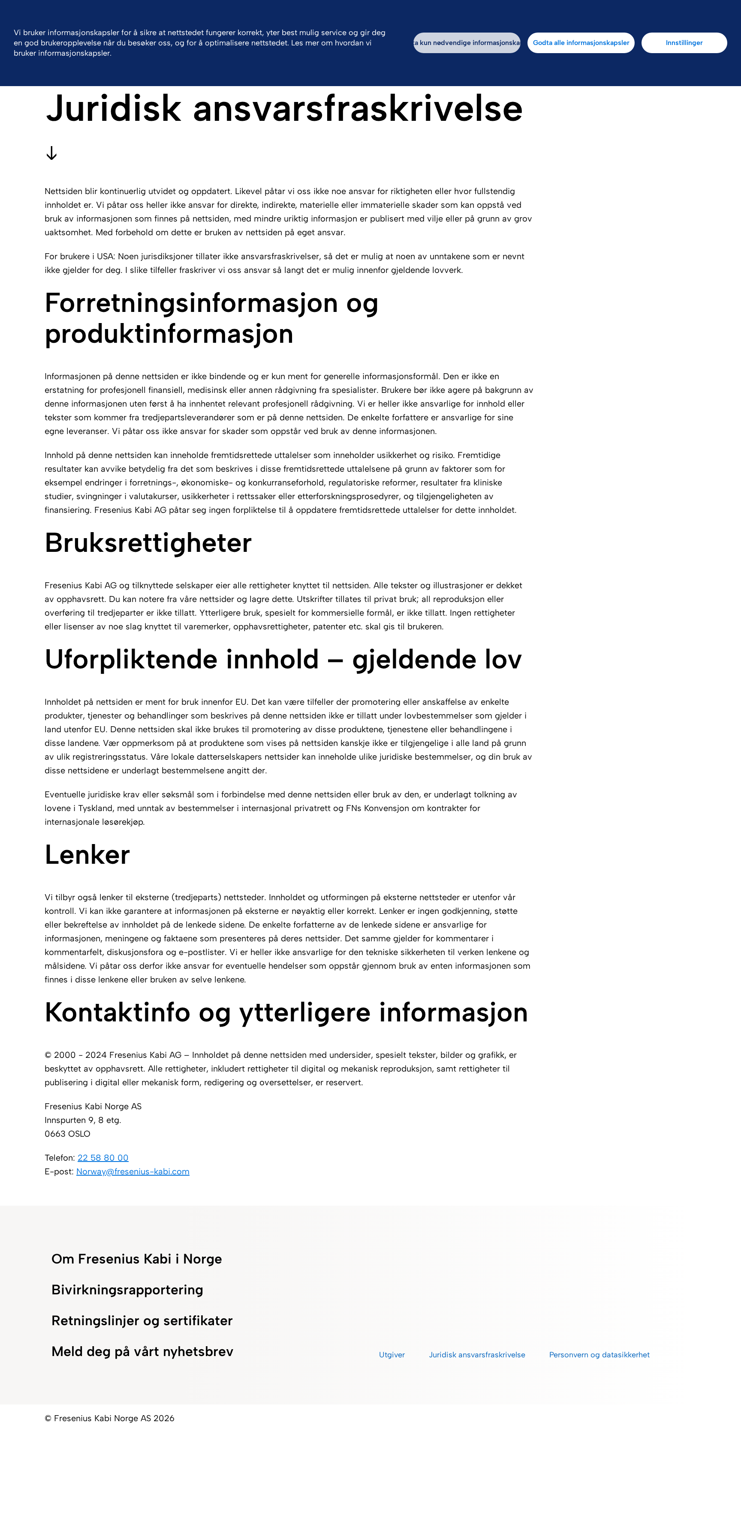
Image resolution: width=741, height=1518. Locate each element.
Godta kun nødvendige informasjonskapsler (467, 43)
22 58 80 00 (103, 1158)
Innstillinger (684, 43)
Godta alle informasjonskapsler (581, 43)
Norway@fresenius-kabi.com (133, 1171)
